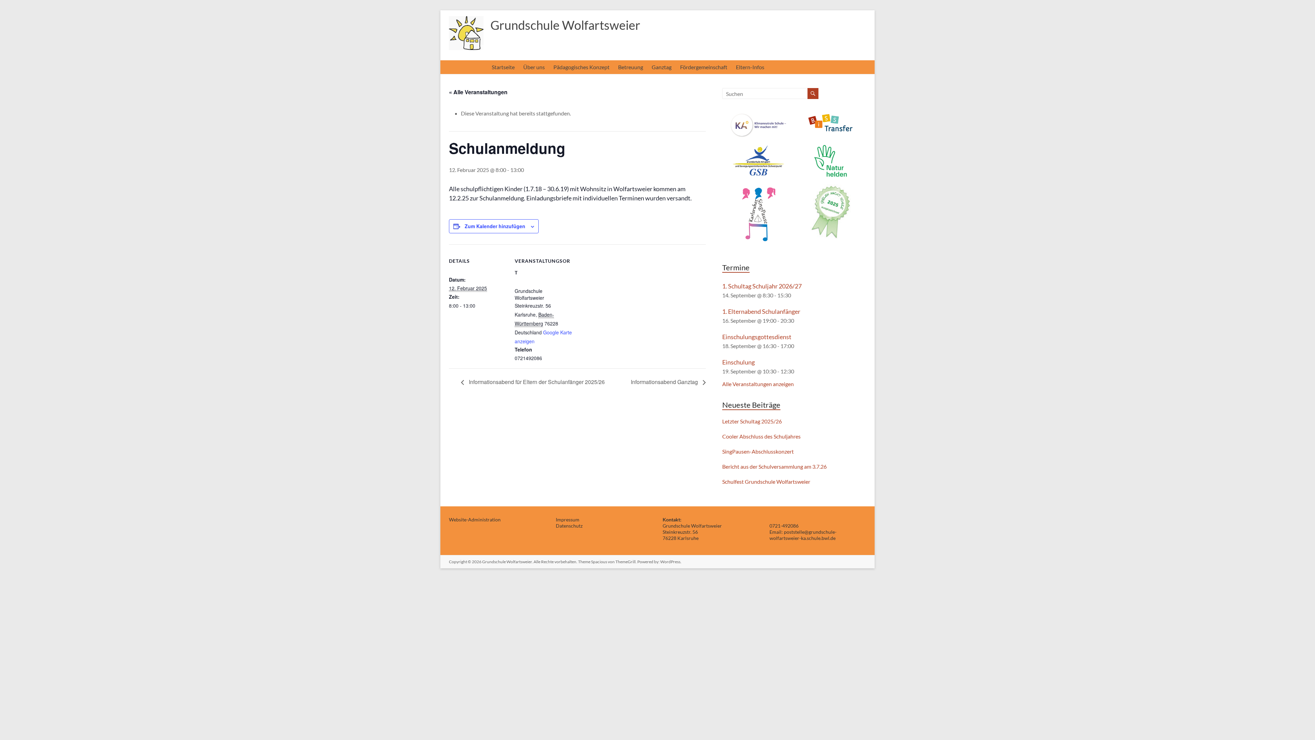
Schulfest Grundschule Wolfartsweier (766, 481)
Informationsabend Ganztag (665, 382)
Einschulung (738, 362)
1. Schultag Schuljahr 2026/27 (762, 286)
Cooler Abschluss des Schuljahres (761, 436)
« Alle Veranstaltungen (478, 92)
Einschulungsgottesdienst (756, 337)
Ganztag (662, 67)
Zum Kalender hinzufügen (495, 226)
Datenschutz (569, 526)
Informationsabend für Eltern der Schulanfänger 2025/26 (536, 382)
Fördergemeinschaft (703, 67)
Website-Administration (475, 519)
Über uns (534, 67)
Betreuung (630, 67)
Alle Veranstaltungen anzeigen (758, 384)
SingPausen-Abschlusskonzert (758, 451)
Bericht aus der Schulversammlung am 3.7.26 (774, 466)
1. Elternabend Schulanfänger (761, 311)
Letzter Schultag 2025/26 (752, 421)
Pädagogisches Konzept (581, 67)
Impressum (567, 519)
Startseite (503, 67)
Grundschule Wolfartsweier (565, 25)
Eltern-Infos (750, 67)
